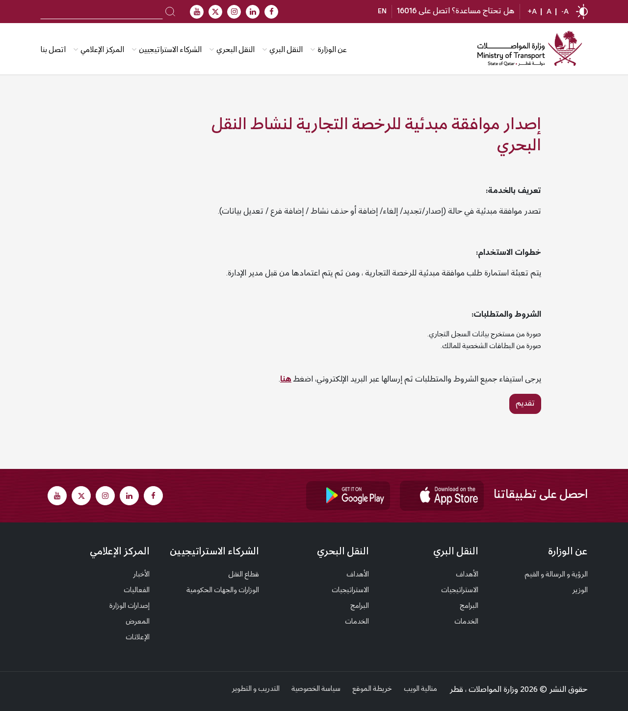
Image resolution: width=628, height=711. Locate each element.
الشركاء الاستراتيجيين (170, 50)
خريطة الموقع (372, 689)
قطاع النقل (243, 575)
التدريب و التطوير (256, 689)
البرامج (469, 606)
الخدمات (466, 622)
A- (565, 12)
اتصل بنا (53, 50)
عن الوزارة (332, 50)
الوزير (580, 591)
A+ (532, 12)
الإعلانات (138, 638)
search (170, 10)
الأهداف (467, 575)
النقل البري (286, 50)
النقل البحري (235, 50)
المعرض (138, 622)
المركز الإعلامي (120, 552)
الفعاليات (137, 591)
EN (382, 12)
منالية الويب (420, 689)
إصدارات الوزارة (129, 606)
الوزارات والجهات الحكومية (222, 591)
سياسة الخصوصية (315, 689)
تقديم (525, 403)
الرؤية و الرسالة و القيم (556, 575)
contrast (582, 11)
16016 (407, 11)
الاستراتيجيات (459, 591)
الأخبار (141, 575)
